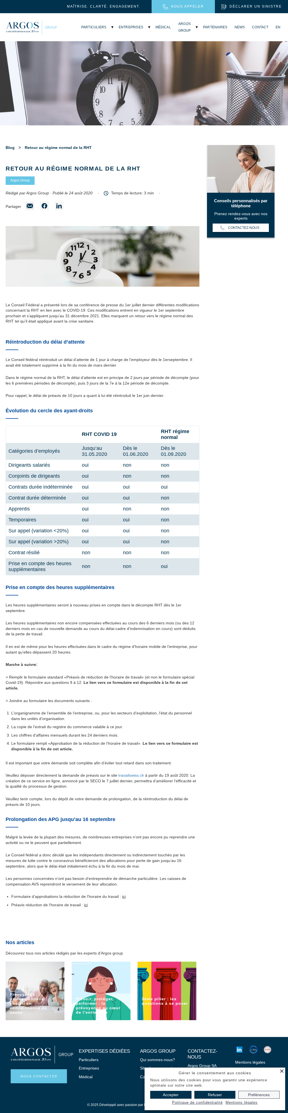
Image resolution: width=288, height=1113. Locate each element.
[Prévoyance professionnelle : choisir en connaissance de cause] (35, 991)
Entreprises (131, 27)
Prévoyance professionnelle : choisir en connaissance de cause (28, 1003)
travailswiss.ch (131, 775)
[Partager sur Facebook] (44, 206)
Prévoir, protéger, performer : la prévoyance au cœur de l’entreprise (98, 1006)
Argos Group (20, 180)
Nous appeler (187, 6)
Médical (163, 27)
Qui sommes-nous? (157, 1059)
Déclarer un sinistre (256, 6)
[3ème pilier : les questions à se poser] (167, 991)
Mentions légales (250, 1062)
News (240, 27)
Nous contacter (39, 1076)
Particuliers (93, 27)
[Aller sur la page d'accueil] (31, 27)
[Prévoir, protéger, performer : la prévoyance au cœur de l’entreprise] (101, 991)
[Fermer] (282, 1071)
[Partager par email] (29, 206)
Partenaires (215, 27)
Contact (260, 27)
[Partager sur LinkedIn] (59, 206)
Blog (10, 147)
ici (124, 896)
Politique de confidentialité (197, 1102)
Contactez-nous (243, 228)
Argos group (184, 27)
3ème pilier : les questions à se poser (165, 1001)
